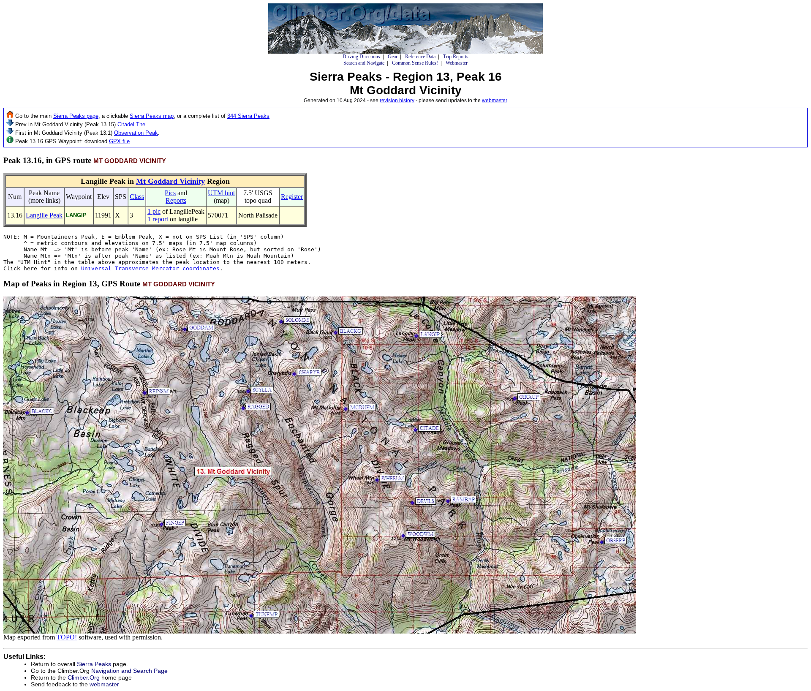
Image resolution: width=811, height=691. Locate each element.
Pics (170, 192)
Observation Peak (136, 133)
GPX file (119, 141)
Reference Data (420, 57)
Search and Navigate (363, 63)
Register (292, 196)
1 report (157, 219)
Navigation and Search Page (129, 670)
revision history (397, 100)
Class (137, 196)
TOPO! (67, 637)
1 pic (154, 211)
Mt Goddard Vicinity (170, 181)
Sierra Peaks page (75, 116)
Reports (176, 200)
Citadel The (131, 124)
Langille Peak (44, 215)
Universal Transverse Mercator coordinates (150, 268)
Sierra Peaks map (152, 116)
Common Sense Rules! (415, 63)
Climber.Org (84, 677)
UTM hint (221, 192)
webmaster (494, 100)
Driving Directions (361, 57)
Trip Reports (455, 57)
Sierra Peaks (94, 664)
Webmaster (457, 63)
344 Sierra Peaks (248, 116)
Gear (392, 57)
